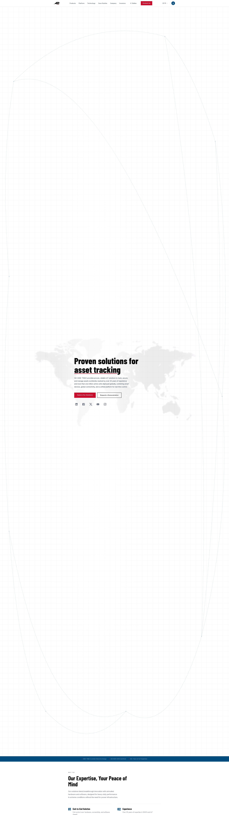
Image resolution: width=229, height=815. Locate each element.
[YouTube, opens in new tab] (98, 404)
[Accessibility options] (173, 3)
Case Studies (102, 3)
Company (113, 3)
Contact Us (146, 3)
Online (134, 4)
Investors (122, 3)
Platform (81, 3)
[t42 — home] (56, 3)
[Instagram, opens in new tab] (105, 404)
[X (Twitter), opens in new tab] (91, 404)
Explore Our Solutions (85, 395)
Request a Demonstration (109, 395)
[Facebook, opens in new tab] (83, 404)
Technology (91, 3)
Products (73, 3)
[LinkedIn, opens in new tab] (76, 404)
